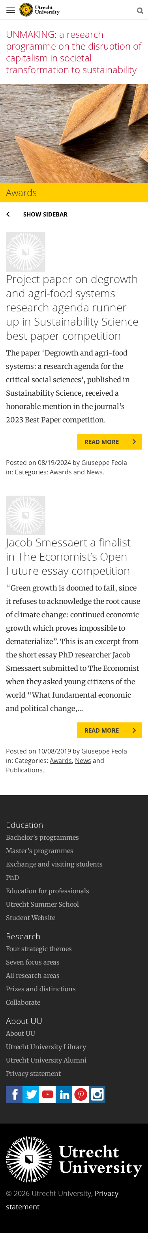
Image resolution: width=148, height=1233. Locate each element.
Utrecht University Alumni (46, 1060)
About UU (20, 1033)
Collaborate (23, 1002)
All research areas (33, 975)
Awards (61, 472)
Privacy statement (33, 1073)
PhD (12, 877)
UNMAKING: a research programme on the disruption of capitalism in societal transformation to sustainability (73, 52)
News (94, 472)
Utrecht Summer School (42, 904)
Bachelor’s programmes (42, 837)
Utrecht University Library (46, 1047)
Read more (101, 442)
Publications (24, 770)
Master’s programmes (39, 851)
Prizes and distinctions (41, 989)
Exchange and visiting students (54, 864)
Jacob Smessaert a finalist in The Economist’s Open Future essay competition (68, 556)
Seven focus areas (33, 962)
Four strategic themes (39, 949)
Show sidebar (45, 214)
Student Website (30, 918)
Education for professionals (47, 891)
